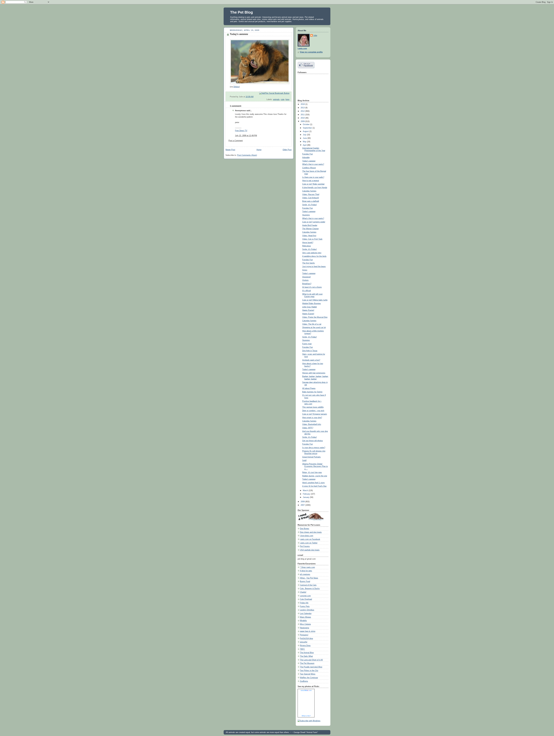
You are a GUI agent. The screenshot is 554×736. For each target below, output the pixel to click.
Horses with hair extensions (313, 373)
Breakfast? (306, 284)
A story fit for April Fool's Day (314, 486)
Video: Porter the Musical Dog (314, 317)
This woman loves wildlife (313, 407)
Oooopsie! (306, 277)
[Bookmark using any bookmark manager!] (274, 93)
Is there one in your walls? (313, 177)
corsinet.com (305, 596)
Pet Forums (305, 546)
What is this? (306, 716)
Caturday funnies (309, 191)
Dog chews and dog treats (311, 532)
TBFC (302, 649)
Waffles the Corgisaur (309, 678)
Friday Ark (304, 603)
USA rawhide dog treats (310, 550)
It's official (306, 291)
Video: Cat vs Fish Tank (312, 239)
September (307, 128)
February (307, 494)
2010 (303, 118)
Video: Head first (309, 236)
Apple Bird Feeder (309, 225)
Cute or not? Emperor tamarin (314, 414)
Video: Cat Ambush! (310, 198)
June (305, 138)
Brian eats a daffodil (310, 201)
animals (276, 99)
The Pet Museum (307, 663)
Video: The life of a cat (311, 324)
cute (282, 99)
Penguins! (304, 635)
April (305, 145)
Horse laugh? (307, 243)
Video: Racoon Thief (310, 194)
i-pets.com (302, 49)
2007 (303, 505)
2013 (303, 108)
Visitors (305, 280)
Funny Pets (305, 606)
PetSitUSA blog (306, 639)
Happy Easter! (308, 310)
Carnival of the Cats (308, 585)
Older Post (287, 150)
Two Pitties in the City (309, 671)
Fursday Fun (307, 154)
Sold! (304, 460)
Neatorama (304, 628)
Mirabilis (303, 621)
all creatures (305, 574)
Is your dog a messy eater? (313, 448)
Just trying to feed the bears (314, 267)
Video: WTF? (307, 428)
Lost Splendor (305, 614)
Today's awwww (239, 34)
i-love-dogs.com (306, 536)
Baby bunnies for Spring (312, 392)
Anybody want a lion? (311, 360)
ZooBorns (304, 681)
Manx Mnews (305, 617)
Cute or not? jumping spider (313, 222)
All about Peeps (309, 388)
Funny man (307, 344)
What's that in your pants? (313, 164)
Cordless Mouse (309, 168)
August (306, 131)
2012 (303, 111)
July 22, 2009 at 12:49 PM (246, 136)
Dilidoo (236, 87)
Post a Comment (236, 141)
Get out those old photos (312, 441)
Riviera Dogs (305, 646)
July (305, 135)
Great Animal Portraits (311, 457)
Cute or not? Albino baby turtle (314, 300)
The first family (308, 263)
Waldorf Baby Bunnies (311, 304)
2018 (303, 104)
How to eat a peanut (310, 181)
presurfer (303, 642)
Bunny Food (305, 581)
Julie (315, 36)
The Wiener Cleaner (310, 229)
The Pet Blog (241, 12)
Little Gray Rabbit (309, 307)
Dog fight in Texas (309, 351)
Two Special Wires (307, 674)
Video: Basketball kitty (311, 424)
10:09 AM (249, 97)
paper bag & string (307, 631)
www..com (306, 690)
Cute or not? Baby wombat (313, 184)
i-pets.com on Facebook (310, 539)
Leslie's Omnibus (307, 610)
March (306, 491)
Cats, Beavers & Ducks (310, 589)
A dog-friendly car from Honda (314, 188)
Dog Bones (304, 529)
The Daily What (306, 656)
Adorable (306, 158)
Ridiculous (306, 246)
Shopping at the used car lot (314, 327)
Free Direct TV (241, 131)
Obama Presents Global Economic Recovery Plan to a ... (315, 466)
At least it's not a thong (312, 287)
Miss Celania (305, 624)
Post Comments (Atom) (247, 155)
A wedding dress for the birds (314, 256)
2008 (303, 502)
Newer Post (230, 150)
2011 (303, 115)
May (305, 142)
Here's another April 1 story (313, 483)
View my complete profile (311, 52)
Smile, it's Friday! (309, 205)
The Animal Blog (307, 653)
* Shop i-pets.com (307, 567)
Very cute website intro (311, 253)
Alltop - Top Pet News (309, 578)
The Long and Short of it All (311, 660)
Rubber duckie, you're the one (314, 476)
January (306, 497)
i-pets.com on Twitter (308, 543)
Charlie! (303, 592)
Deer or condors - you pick (313, 411)
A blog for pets (306, 571)
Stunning (306, 215)
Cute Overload (306, 599)
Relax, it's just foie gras (312, 472)
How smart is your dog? (312, 418)
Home (259, 150)
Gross (304, 270)
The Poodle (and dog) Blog (311, 667)
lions (287, 99)
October (306, 124)
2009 (303, 121)
